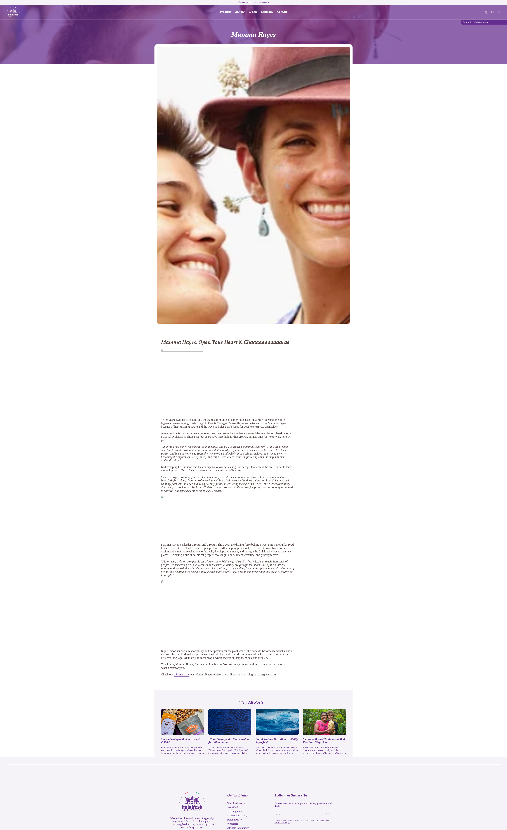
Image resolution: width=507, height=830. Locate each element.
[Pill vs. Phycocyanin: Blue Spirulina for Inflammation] (229, 722)
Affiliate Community (238, 827)
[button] (267, 12)
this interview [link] (181, 674)
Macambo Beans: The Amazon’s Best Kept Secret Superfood (324, 741)
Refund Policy (234, 819)
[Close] (504, 22)
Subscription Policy (237, 815)
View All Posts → (253, 702)
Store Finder (233, 807)
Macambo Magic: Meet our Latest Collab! (180, 741)
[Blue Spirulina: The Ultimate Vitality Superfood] (277, 722)
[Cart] (499, 12)
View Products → (236, 803)
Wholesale (232, 823)
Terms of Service (280, 822)
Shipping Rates (235, 811)
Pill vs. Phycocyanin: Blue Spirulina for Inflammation (229, 741)
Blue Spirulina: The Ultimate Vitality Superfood (277, 741)
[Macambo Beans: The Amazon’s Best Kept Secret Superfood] (324, 722)
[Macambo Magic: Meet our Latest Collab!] (182, 722)
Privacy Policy (320, 820)
